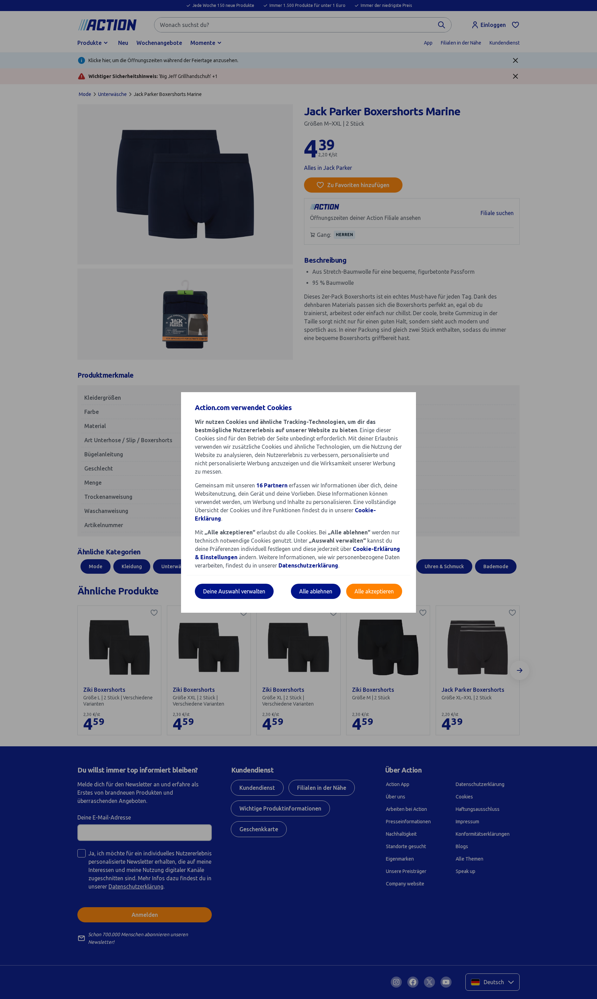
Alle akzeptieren (374, 591)
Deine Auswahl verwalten (234, 591)
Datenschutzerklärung (308, 565)
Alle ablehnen (315, 591)
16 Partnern (271, 485)
